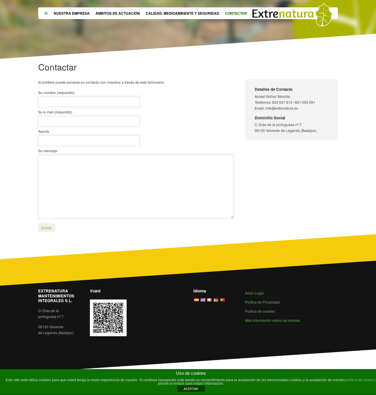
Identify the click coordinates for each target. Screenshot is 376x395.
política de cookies (360, 380)
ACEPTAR (191, 389)
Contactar (236, 13)
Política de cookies (260, 311)
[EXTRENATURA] (292, 16)
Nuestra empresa (72, 13)
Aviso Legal (254, 292)
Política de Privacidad (262, 301)
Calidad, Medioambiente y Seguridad (182, 13)
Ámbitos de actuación (117, 13)
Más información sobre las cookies (272, 320)
